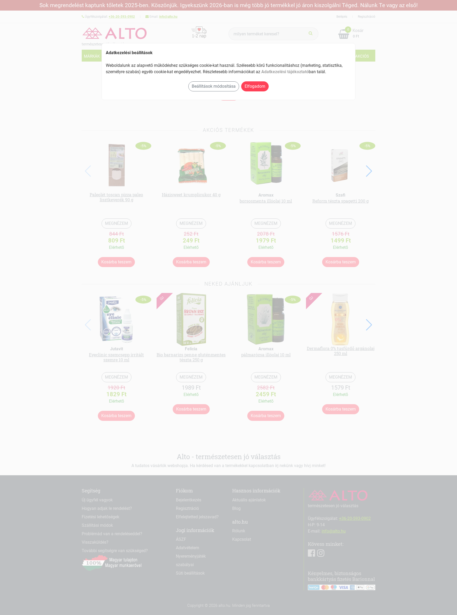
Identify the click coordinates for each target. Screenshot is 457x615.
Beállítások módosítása (214, 86)
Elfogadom (255, 86)
